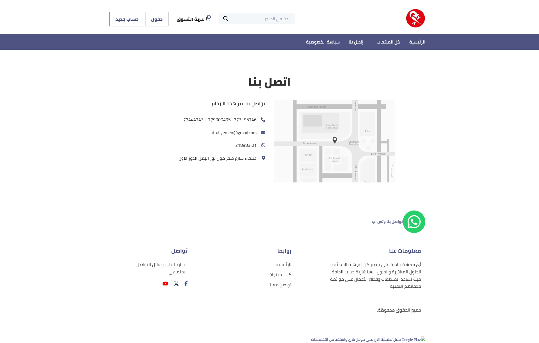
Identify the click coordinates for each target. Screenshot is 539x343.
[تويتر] (175, 283)
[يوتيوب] (164, 283)
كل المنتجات (388, 42)
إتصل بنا (356, 42)
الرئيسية (417, 42)
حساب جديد (126, 19)
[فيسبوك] (185, 283)
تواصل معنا (280, 285)
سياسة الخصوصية (323, 42)
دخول (157, 19)
